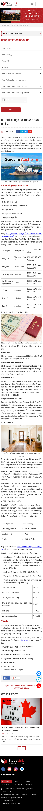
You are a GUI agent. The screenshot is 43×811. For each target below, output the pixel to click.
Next (24, 748)
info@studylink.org (15, 797)
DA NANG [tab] (27, 781)
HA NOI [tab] (17, 781)
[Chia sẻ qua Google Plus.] (16, 678)
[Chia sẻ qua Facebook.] (6, 678)
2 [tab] (22, 20)
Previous (19, 748)
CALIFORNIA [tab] (18, 784)
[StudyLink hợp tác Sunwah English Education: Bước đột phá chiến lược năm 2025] (21, 711)
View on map (8, 801)
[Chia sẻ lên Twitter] (26, 131)
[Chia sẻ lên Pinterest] (30, 131)
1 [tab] (20, 20)
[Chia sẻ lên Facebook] (18, 131)
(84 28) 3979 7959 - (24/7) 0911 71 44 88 (21, 794)
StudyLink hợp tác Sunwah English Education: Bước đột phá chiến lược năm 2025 (21, 728)
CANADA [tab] (29, 784)
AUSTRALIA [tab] (6, 784)
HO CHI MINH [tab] (6, 781)
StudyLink (24, 640)
